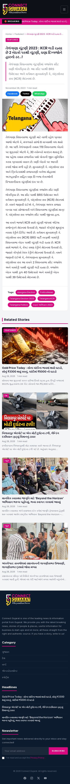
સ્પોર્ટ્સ (5, 677)
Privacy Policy (37, 757)
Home (9, 34)
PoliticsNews (46, 292)
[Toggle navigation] (64, 9)
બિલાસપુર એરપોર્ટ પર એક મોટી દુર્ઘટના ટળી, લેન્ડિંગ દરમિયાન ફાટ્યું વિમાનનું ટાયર (30, 435)
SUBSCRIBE (58, 751)
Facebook (12, 94)
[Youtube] (45, 778)
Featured (19, 34)
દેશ (6, 396)
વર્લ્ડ (4, 664)
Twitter (25, 94)
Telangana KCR (47, 298)
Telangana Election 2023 (22, 298)
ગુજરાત (5, 651)
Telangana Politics (19, 305)
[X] (38, 778)
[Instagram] (31, 778)
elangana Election (26, 292)
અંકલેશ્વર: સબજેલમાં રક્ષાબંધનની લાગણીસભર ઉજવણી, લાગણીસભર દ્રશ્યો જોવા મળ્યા (33, 565)
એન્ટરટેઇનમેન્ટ (10, 670)
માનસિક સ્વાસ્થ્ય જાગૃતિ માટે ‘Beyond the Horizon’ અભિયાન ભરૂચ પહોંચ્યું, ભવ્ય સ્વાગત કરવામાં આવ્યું (33, 500)
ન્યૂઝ (7, 461)
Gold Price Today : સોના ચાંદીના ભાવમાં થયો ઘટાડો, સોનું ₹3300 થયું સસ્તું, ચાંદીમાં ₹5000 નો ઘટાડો (32, 369)
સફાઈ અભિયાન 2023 (42, 305)
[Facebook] (25, 778)
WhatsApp (39, 94)
